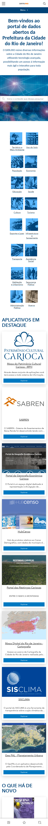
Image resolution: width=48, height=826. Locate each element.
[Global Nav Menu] (3, 3)
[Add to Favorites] (24, 822)
